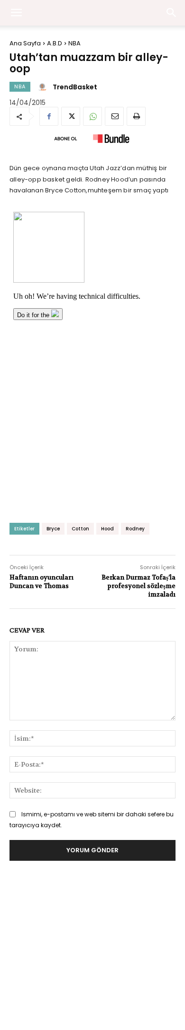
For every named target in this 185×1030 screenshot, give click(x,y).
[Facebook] (48, 116)
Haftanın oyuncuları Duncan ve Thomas (41, 581)
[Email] (114, 116)
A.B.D (54, 43)
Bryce (53, 528)
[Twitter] (70, 116)
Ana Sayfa (25, 43)
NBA (74, 43)
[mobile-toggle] (16, 13)
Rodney (135, 528)
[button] (171, 13)
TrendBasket (75, 87)
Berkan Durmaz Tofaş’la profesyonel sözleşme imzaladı (139, 585)
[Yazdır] (136, 116)
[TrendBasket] (43, 87)
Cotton (80, 528)
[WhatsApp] (92, 116)
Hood (107, 528)
